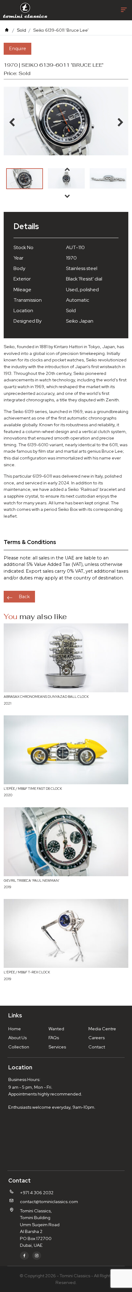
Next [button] (67, 196)
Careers (96, 1037)
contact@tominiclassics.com (49, 1201)
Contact (96, 1047)
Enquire (17, 48)
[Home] (7, 30)
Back (24, 596)
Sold (21, 30)
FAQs (54, 1037)
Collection (18, 1047)
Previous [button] (67, 169)
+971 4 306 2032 (36, 1192)
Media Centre (102, 1029)
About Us (17, 1037)
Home (14, 1029)
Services (57, 1047)
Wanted (56, 1029)
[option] (24, 179)
